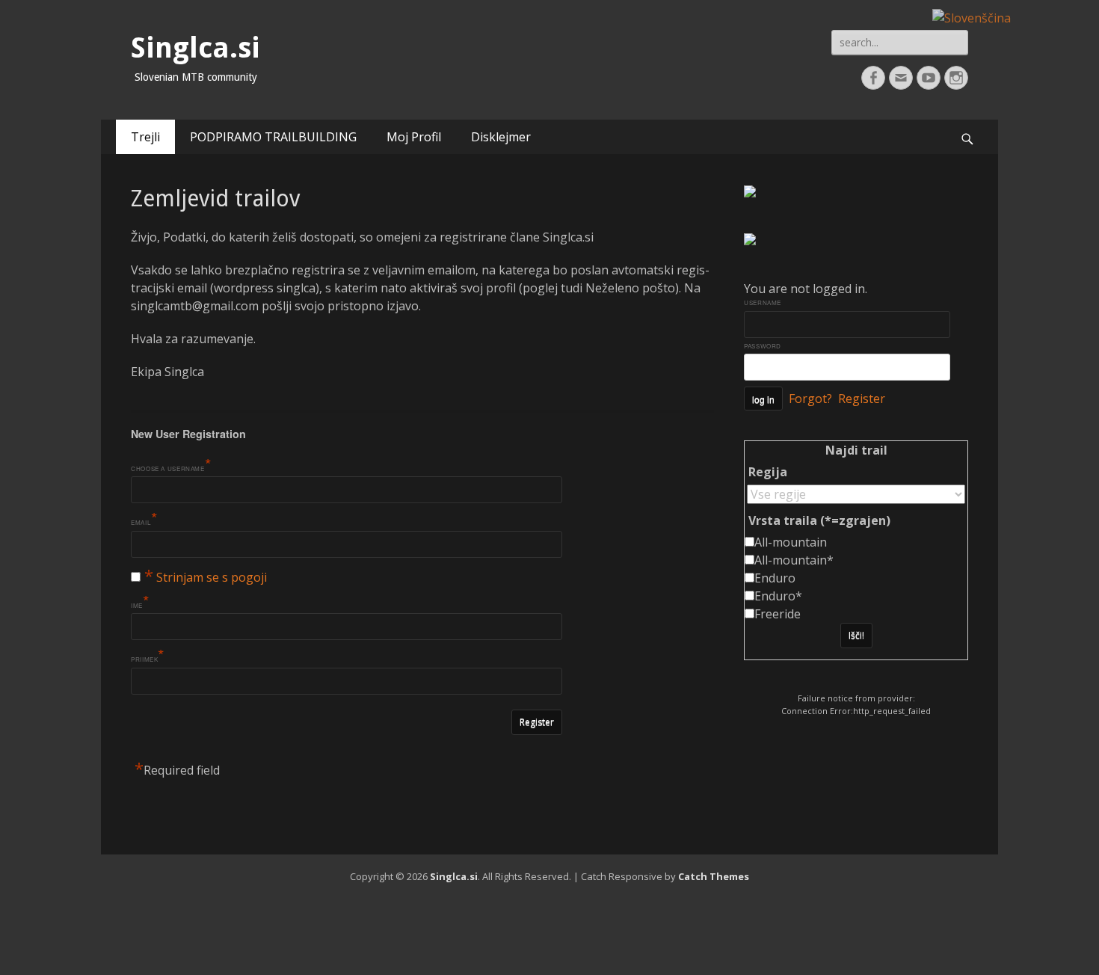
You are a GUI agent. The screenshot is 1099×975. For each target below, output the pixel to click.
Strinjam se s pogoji (211, 577)
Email (144, 520)
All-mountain (790, 542)
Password (762, 346)
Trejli (145, 137)
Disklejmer (501, 137)
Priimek (148, 657)
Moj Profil (414, 137)
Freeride (777, 614)
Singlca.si (195, 47)
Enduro (774, 578)
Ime (140, 603)
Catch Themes (713, 876)
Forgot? (810, 398)
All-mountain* (794, 560)
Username (762, 302)
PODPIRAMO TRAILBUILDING (273, 137)
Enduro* (778, 596)
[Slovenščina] (971, 16)
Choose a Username (171, 466)
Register (861, 398)
